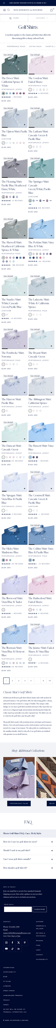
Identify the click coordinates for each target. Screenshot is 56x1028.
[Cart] (51, 10)
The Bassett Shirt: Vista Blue (40, 448)
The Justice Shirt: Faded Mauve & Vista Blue (41, 650)
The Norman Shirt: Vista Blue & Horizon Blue (13, 652)
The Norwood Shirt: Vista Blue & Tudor (12, 600)
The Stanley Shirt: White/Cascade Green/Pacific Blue (12, 303)
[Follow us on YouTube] (6, 949)
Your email (9, 904)
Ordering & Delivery (41, 927)
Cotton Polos (35, 46)
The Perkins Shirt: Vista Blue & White (41, 244)
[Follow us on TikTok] (12, 949)
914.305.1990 (14, 927)
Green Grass (9, 991)
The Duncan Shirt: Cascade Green (11, 448)
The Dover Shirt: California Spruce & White (12, 82)
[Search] (8, 10)
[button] (42, 18)
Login (38, 950)
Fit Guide (7, 981)
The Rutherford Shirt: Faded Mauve (40, 600)
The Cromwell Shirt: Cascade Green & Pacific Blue (39, 499)
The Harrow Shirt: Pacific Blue (11, 401)
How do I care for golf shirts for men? (20, 842)
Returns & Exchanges (41, 934)
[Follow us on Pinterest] (25, 942)
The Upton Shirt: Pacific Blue (14, 133)
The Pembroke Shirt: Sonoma (13, 355)
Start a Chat (15, 936)
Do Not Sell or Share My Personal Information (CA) (15, 1010)
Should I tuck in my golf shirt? (16, 850)
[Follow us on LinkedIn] (18, 949)
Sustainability (9, 972)
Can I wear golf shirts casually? (17, 859)
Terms (6, 1005)
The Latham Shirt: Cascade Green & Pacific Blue (38, 135)
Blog (5, 976)
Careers (7, 986)
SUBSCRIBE (39, 909)
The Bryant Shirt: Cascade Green (37, 355)
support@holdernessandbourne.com (17, 933)
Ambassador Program (13, 995)
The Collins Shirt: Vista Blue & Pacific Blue (40, 550)
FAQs (38, 945)
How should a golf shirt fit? (15, 868)
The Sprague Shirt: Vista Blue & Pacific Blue (12, 499)
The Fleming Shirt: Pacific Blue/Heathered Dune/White (14, 185)
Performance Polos (16, 46)
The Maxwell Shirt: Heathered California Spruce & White (13, 246)
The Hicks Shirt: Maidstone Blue (10, 550)
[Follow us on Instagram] (6, 942)
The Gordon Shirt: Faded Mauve (38, 80)
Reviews (39, 941)
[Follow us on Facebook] (12, 942)
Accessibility (42, 959)
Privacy (6, 1000)
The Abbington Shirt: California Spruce (39, 401)
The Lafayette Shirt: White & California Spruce (38, 303)
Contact (39, 955)
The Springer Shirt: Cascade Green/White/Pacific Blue (39, 187)
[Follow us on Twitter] (18, 942)
